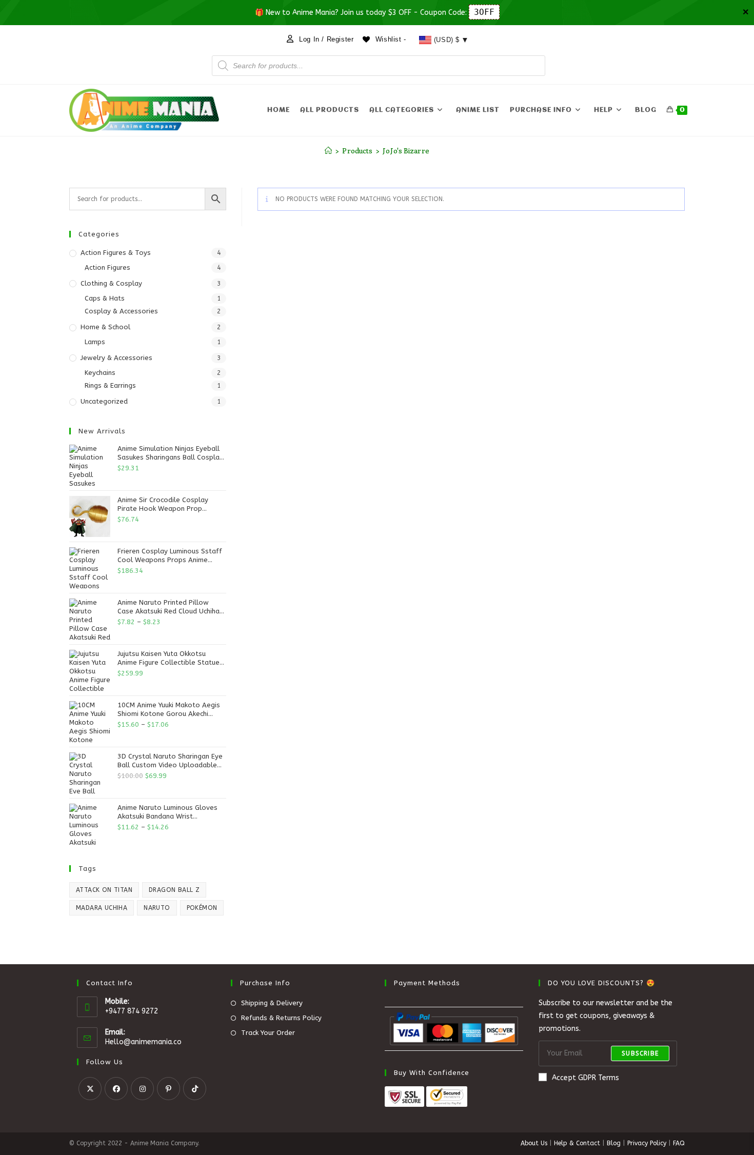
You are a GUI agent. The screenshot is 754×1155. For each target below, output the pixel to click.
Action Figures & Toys (116, 252)
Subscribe (640, 1053)
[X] (90, 1088)
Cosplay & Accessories (121, 311)
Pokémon (202, 907)
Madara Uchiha (101, 907)
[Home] (328, 150)
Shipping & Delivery (272, 1003)
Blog (614, 1143)
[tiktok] (194, 1088)
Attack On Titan (104, 889)
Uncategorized (104, 401)
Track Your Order (268, 1033)
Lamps (95, 342)
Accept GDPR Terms (585, 1077)
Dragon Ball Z (174, 889)
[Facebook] (116, 1088)
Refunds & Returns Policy (281, 1018)
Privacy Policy (646, 1143)
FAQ (679, 1143)
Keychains (100, 372)
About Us (534, 1143)
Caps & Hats (105, 298)
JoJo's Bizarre (406, 150)
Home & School (105, 327)
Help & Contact (577, 1143)
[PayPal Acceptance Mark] (454, 1028)
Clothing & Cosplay (111, 283)
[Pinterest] (168, 1088)
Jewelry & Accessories (116, 358)
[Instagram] (142, 1088)
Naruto (157, 907)
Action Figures (107, 267)
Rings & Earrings (110, 385)
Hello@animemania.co (143, 1042)
